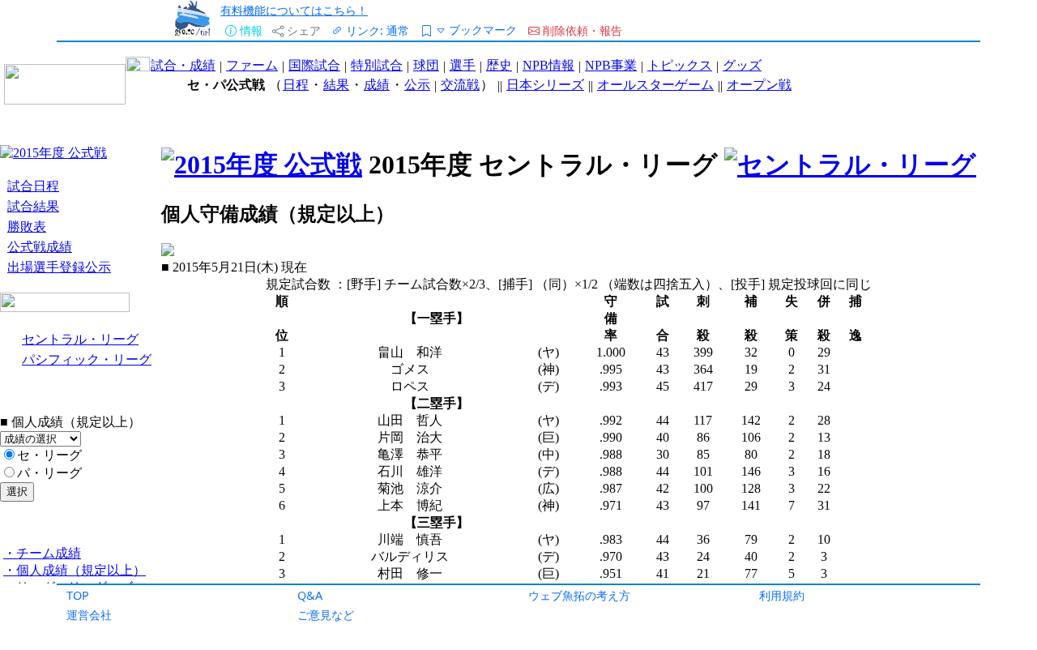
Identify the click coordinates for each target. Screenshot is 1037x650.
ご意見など (325, 614)
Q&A (309, 595)
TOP (77, 595)
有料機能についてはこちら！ (294, 10)
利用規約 (781, 595)
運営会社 (89, 614)
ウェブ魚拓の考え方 (579, 595)
